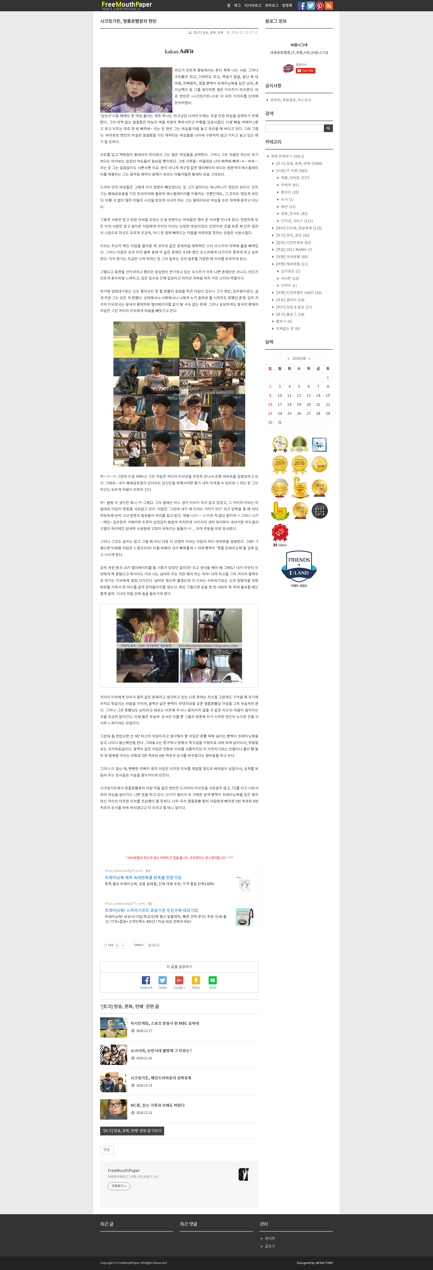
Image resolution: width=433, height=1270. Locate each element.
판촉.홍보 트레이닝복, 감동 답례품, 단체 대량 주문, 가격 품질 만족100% (159, 884)
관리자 (270, 1239)
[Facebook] (302, 5)
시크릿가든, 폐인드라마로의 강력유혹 (161, 1078)
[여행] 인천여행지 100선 (298, 293)
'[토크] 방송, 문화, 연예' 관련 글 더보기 (132, 1131)
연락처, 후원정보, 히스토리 (290, 100)
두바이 (288, 286)
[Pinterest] (320, 5)
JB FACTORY (324, 1263)
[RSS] (329, 5)
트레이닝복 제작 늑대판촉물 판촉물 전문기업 (143, 877)
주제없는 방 (287, 329)
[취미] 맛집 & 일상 (293, 307)
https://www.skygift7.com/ (125, 904)
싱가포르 (290, 271)
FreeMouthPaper (124, 1170)
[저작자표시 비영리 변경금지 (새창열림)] (153, 945)
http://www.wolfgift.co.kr (124, 871)
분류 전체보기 (287, 156)
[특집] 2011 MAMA (293, 250)
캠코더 (289, 192)
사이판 (289, 279)
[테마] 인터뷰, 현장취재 (298, 228)
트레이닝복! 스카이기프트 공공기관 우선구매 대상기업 (151, 910)
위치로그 (272, 6)
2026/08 (299, 359)
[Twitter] (311, 5)
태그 (237, 6)
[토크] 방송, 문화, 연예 (208, 33)
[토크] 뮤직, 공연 (292, 235)
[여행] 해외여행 (291, 264)
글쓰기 (270, 1246)
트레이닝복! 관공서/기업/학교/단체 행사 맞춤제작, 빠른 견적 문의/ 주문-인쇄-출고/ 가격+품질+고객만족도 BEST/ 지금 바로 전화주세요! (166, 919)
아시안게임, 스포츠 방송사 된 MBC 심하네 (165, 1023)
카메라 (289, 185)
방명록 (287, 6)
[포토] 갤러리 (289, 300)
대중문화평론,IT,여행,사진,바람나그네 (133, 1177)
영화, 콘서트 (294, 214)
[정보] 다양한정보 (293, 243)
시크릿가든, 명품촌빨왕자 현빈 (128, 21)
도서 (287, 200)
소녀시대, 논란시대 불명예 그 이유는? (161, 1051)
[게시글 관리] (123, 945)
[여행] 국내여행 (291, 257)
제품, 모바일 (295, 178)
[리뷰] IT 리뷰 (291, 171)
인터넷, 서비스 (296, 221)
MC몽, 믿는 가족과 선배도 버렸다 (158, 1105)
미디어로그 (252, 6)
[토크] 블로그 (289, 315)
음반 (288, 207)
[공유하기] (117, 945)
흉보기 (283, 322)
